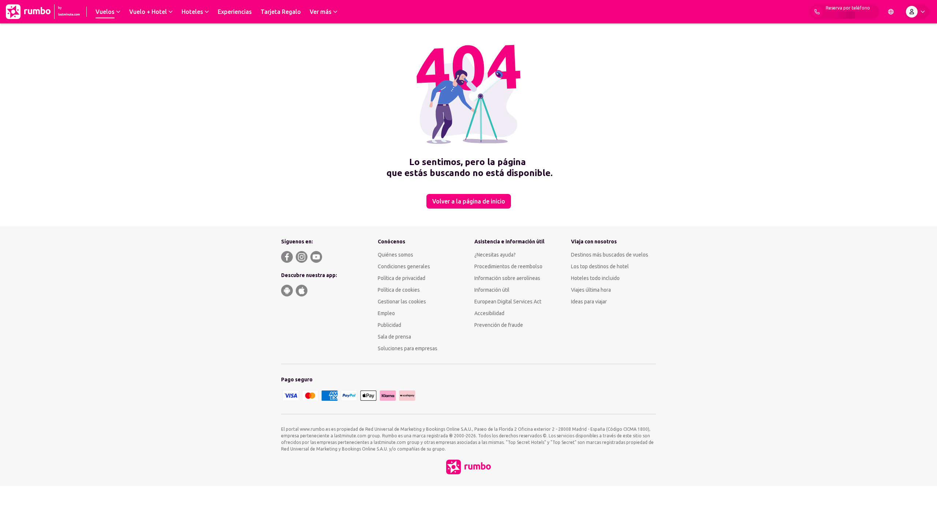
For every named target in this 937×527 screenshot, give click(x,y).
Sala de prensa (394, 337)
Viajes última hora (591, 290)
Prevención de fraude (498, 325)
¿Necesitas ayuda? (495, 255)
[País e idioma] (891, 11)
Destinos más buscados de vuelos (609, 255)
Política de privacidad (401, 278)
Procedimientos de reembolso (508, 266)
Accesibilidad (489, 313)
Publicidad (389, 325)
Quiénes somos (395, 255)
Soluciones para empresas (407, 348)
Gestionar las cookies (402, 301)
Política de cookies (399, 290)
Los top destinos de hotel (600, 266)
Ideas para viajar (589, 301)
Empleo (386, 313)
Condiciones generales (404, 266)
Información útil (491, 290)
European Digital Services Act (507, 301)
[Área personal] (916, 11)
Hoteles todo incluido (595, 278)
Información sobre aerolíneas (507, 278)
